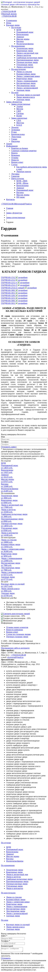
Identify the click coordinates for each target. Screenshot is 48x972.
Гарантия (15, 176)
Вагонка (20, 41)
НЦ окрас (20, 197)
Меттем (19, 109)
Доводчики (16, 137)
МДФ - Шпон (22, 183)
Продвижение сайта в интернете (15, 648)
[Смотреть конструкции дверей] (15, 614)
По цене (14, 92)
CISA (18, 120)
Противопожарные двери (27, 60)
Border (19, 116)
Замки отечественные (20, 104)
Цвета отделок (17, 178)
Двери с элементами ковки (28, 76)
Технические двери (24, 48)
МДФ (18, 30)
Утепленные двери (24, 65)
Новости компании (14, 630)
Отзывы (14, 157)
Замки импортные (19, 118)
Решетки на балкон (19, 148)
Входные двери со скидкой (28, 95)
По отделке (16, 27)
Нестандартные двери (26, 83)
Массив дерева (22, 39)
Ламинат (20, 37)
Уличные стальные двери (17, 637)
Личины (15, 127)
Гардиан (20, 113)
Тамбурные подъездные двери (29, 58)
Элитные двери (23, 99)
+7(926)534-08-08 (8, 11)
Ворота (14, 153)
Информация (12, 146)
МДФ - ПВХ (21, 181)
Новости (15, 160)
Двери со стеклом (24, 71)
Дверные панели (23, 171)
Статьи (14, 164)
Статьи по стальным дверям (18, 634)
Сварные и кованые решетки (23, 151)
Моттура (20, 123)
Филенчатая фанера (25, 44)
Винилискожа (22, 34)
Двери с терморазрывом (26, 81)
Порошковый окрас (24, 32)
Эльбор (19, 106)
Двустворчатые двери (25, 85)
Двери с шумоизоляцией (27, 88)
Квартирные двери (24, 51)
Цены (8, 23)
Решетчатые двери (24, 78)
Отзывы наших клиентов (17, 627)
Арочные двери (23, 90)
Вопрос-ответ (17, 162)
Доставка (15, 174)
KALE (19, 125)
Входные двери (13, 25)
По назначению (18, 46)
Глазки (14, 139)
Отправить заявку (9, 447)
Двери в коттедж (23, 55)
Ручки (14, 132)
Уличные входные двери (27, 62)
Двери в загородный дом (27, 53)
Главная (9, 208)
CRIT (18, 111)
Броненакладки (18, 134)
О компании (11, 20)
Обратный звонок (9, 14)
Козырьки (15, 155)
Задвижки (15, 130)
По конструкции (18, 69)
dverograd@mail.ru (24, 204)
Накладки (15, 141)
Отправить (5, 958)
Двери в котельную (24, 67)
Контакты (10, 199)
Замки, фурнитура (14, 102)
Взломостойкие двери (26, 74)
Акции (9, 144)
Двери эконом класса (25, 97)
